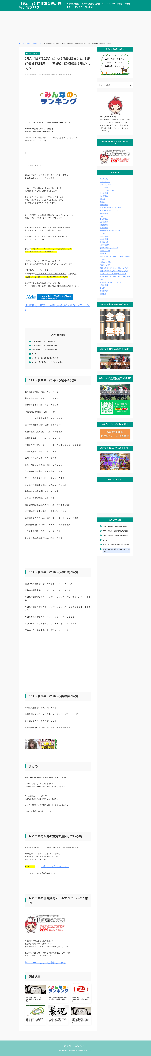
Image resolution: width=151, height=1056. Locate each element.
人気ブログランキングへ (55, 866)
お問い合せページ (81, 1046)
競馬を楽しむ (105, 251)
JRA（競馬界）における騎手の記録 (43, 341)
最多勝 (53, 74)
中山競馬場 (104, 196)
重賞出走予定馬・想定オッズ (93, 4)
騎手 (71, 74)
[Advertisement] (75, 27)
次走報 (102, 233)
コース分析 (104, 179)
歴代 (57, 74)
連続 (67, 74)
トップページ (105, 182)
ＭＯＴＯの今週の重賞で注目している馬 (45, 358)
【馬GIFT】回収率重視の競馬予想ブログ (40, 5)
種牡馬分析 (89, 7)
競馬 (60, 74)
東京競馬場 (104, 228)
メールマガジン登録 (114, 4)
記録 (64, 74)
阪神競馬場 (104, 285)
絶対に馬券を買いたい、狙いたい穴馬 (114, 268)
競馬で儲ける (105, 245)
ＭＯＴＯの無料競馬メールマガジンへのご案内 (47, 362)
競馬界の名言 (105, 265)
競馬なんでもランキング (109, 248)
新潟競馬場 (104, 222)
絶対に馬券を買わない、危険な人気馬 (114, 271)
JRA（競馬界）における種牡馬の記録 (44, 345)
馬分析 (102, 288)
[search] (130, 85)
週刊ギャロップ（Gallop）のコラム (113, 274)
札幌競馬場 (104, 225)
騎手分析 (103, 294)
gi (40, 74)
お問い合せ (78, 7)
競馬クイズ (104, 253)
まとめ (48, 74)
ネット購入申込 (105, 184)
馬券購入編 (104, 291)
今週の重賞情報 (73, 4)
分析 (68, 7)
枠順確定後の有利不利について (111, 230)
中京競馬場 (104, 193)
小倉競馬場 (104, 219)
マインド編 (104, 187)
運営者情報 (68, 1046)
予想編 (102, 199)
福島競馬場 (104, 239)
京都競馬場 (104, 205)
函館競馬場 (104, 213)
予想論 (127, 4)
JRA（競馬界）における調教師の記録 (44, 349)
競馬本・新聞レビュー (108, 262)
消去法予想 (104, 236)
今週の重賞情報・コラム (109, 210)
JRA (43, 74)
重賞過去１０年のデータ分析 (110, 282)
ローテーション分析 (107, 190)
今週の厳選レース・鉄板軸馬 (110, 207)
